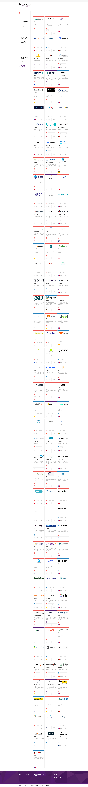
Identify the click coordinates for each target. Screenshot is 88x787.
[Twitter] (57, 777)
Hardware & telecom (63, 483)
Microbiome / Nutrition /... (39, 28)
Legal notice (32, 785)
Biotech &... (47, 30)
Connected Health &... (51, 604)
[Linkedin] (61, 1)
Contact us (54, 4)
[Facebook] (59, 777)
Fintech (49, 47)
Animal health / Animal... (63, 47)
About (34, 4)
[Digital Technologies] (46, 47)
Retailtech (49, 151)
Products (45, 4)
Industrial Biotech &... (63, 376)
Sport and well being (38, 64)
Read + (36, 31)
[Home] (25, 6)
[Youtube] (61, 777)
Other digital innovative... (51, 288)
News (50, 4)
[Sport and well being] (34, 64)
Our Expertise (39, 4)
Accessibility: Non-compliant (39, 785)
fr (68, 1)
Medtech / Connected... (63, 28)
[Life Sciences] (34, 28)
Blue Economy (62, 99)
